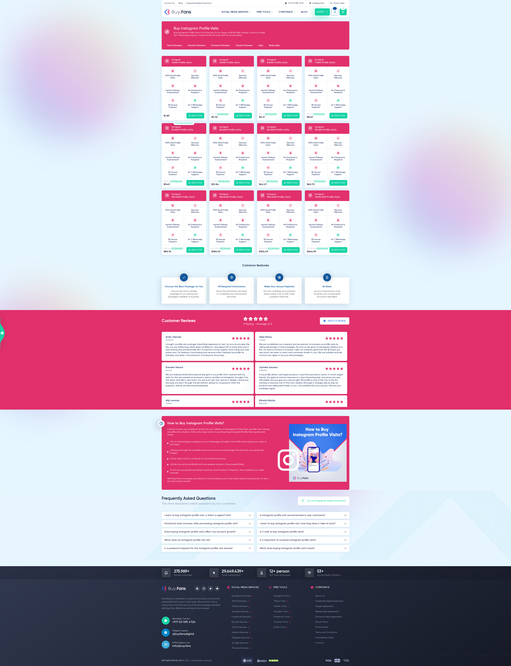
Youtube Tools (281, 612)
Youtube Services (240, 612)
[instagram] (204, 588)
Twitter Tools (280, 606)
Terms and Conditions (326, 632)
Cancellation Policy (324, 638)
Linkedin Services (240, 632)
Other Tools (279, 627)
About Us (319, 596)
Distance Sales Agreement (328, 617)
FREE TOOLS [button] (263, 12)
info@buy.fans (318, 3)
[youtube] (217, 588)
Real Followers (174, 45)
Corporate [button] (286, 12)
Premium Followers (220, 45)
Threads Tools (281, 622)
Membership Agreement (327, 612)
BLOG (304, 12)
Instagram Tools (281, 596)
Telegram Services (241, 638)
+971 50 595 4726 (295, 3)
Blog (181, 3)
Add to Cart (196, 115)
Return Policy (321, 622)
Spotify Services (240, 622)
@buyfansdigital (183, 634)
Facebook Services (241, 617)
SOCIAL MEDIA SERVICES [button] (234, 12)
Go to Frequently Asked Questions (326, 501)
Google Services (240, 643)
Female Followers (196, 45)
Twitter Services (240, 606)
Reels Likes (274, 45)
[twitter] (210, 588)
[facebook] (197, 588)
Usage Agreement (324, 606)
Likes (260, 45)
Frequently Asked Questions (199, 3)
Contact (319, 643)
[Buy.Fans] (177, 12)
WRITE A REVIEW (337, 321)
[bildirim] (334, 12)
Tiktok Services (239, 601)
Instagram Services (241, 596)
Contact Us (169, 3)
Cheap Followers (244, 45)
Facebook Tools (281, 617)
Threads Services (240, 648)
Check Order (339, 3)
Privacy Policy (321, 627)
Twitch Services (239, 627)
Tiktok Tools (280, 601)
